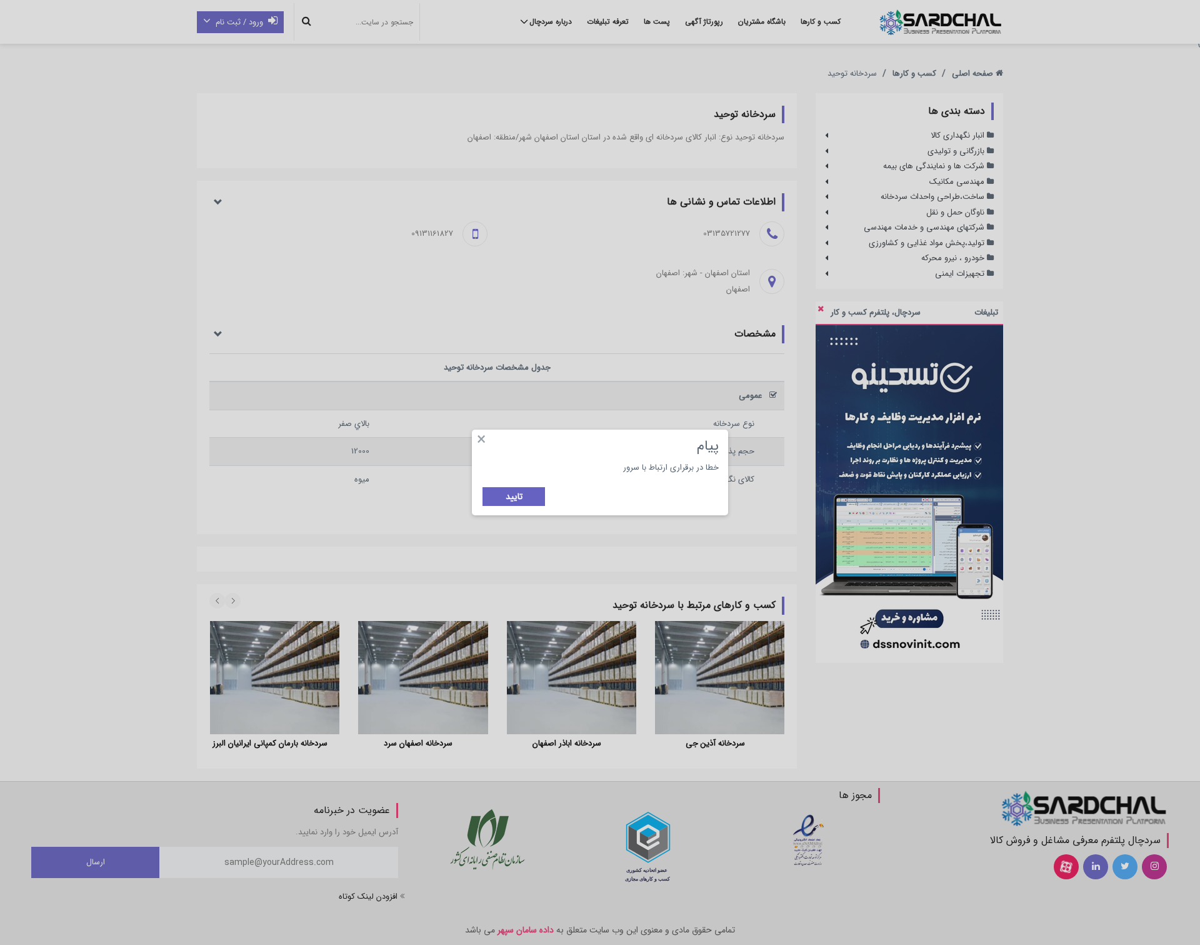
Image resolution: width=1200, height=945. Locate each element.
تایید (514, 496)
